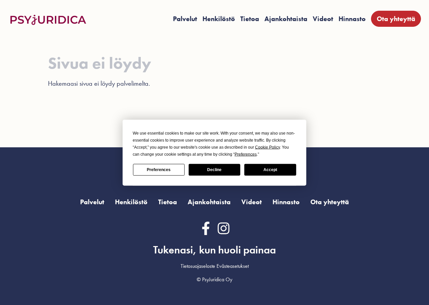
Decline (214, 169)
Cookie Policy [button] (267, 147)
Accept (270, 169)
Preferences (159, 169)
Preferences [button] (246, 154)
